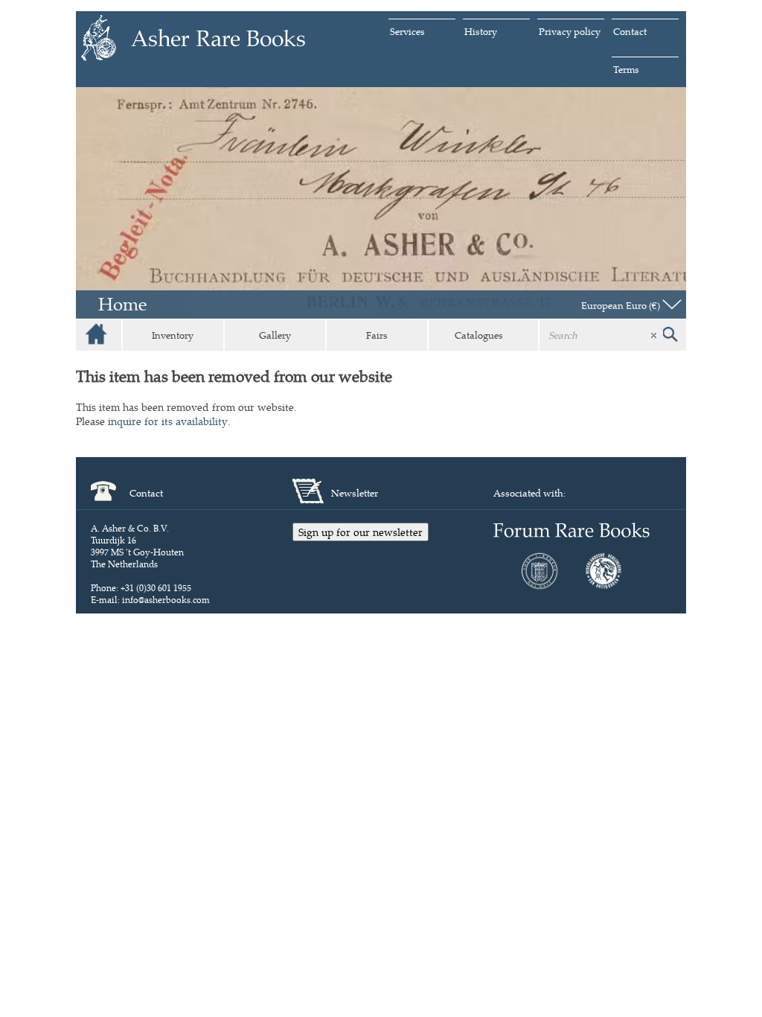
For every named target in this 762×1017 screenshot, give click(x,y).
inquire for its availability (168, 421)
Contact (630, 31)
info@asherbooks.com (166, 599)
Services (407, 31)
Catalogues (479, 335)
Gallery (275, 335)
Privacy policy (570, 31)
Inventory (172, 335)
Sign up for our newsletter (360, 532)
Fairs (377, 335)
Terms (626, 69)
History (480, 31)
